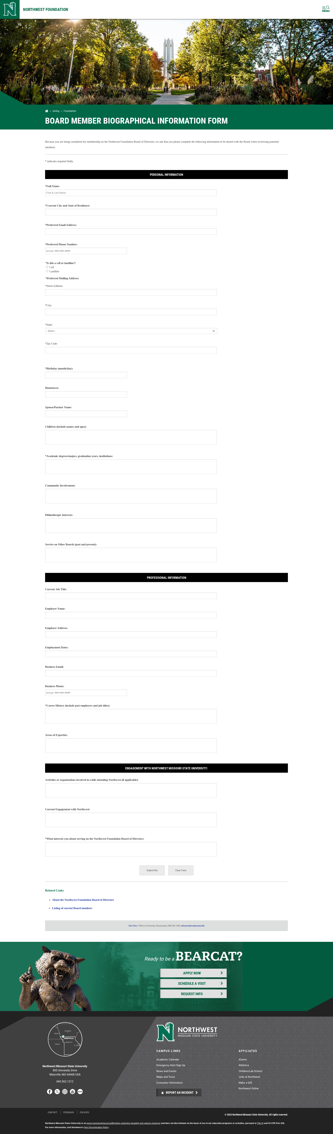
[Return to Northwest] (10, 9)
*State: (49, 324)
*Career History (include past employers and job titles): (77, 705)
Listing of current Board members (72, 908)
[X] (57, 1093)
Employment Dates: (56, 647)
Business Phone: (54, 686)
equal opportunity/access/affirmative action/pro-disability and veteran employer (123, 1123)
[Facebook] (49, 1093)
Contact (52, 1112)
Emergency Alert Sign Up (170, 1065)
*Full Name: (52, 186)
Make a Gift (245, 1082)
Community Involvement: (60, 485)
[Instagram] (64, 1093)
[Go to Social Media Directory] (80, 1093)
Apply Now (192, 973)
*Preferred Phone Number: (61, 244)
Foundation (70, 111)
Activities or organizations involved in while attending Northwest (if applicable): (91, 779)
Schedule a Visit (192, 983)
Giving (56, 111)
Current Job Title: (56, 589)
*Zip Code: (51, 343)
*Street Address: (54, 285)
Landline (54, 271)
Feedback (68, 1112)
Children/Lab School (250, 1071)
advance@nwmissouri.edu (192, 926)
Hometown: (52, 387)
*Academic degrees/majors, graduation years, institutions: (79, 456)
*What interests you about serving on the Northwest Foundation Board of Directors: (94, 838)
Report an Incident (179, 1092)
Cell (51, 267)
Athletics (244, 1065)
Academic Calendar (167, 1059)
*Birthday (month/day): (59, 368)
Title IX (260, 1123)
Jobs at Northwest (249, 1076)
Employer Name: (55, 608)
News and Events (166, 1071)
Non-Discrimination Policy (96, 1127)
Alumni (243, 1059)
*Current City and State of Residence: (67, 205)
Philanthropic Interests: (59, 515)
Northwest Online (249, 1088)
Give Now (133, 926)
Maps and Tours (165, 1076)
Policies (84, 1112)
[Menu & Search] (326, 9)
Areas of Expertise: (56, 735)
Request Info (192, 993)
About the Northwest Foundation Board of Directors (83, 899)
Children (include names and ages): (66, 426)
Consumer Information (169, 1082)
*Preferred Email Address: (61, 225)
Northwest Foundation (45, 9)
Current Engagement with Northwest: (67, 809)
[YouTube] (72, 1093)
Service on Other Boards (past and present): (71, 544)
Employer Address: (56, 628)
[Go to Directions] (65, 1059)
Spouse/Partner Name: (58, 407)
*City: (48, 305)
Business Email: (54, 666)
